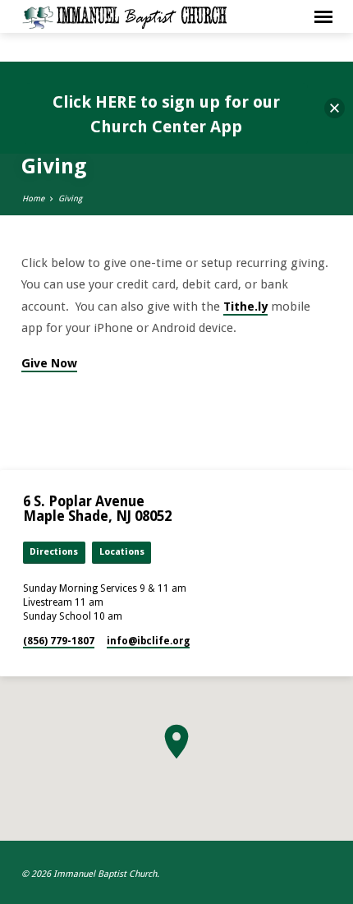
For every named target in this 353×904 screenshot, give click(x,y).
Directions (54, 552)
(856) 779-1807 (58, 641)
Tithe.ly (245, 306)
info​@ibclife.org (148, 641)
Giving (70, 198)
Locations (121, 552)
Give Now (49, 363)
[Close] (334, 108)
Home (33, 198)
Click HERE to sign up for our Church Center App (166, 114)
